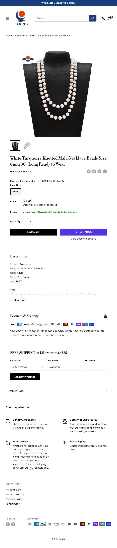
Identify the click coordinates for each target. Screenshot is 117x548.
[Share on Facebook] (89, 171)
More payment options (83, 238)
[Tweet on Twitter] (99, 171)
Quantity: (15, 221)
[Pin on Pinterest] (94, 171)
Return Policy (13, 503)
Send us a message (81, 424)
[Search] (92, 18)
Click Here (18, 424)
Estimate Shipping (24, 376)
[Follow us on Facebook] (8, 524)
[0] (109, 18)
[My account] (103, 18)
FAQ (31, 467)
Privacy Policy (13, 489)
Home (9, 35)
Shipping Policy (14, 499)
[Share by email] (105, 171)
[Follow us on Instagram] (13, 524)
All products (21, 35)
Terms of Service (15, 494)
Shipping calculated (33, 204)
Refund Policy (16, 391)
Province (53, 360)
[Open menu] (7, 18)
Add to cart (33, 232)
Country (15, 360)
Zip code (90, 360)
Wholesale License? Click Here (58, 2)
